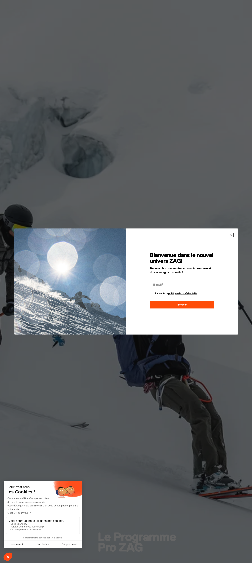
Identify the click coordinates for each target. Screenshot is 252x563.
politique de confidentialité (182, 293)
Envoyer (182, 304)
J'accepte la (175, 293)
